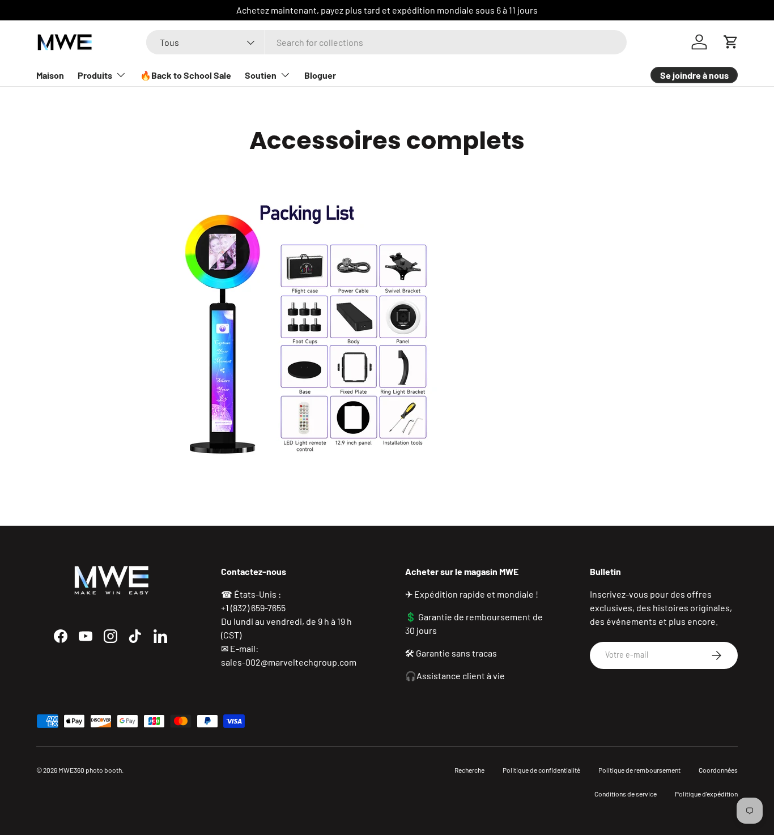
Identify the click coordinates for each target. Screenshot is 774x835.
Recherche (469, 770)
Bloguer (320, 75)
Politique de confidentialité (541, 770)
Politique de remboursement (639, 770)
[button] (730, 41)
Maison (50, 75)
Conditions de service (625, 794)
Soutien (261, 75)
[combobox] (386, 42)
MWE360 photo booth (90, 770)
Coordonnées (718, 770)
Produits (95, 75)
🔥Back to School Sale (185, 75)
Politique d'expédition (706, 794)
